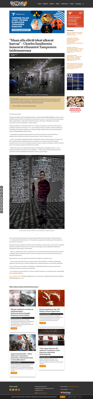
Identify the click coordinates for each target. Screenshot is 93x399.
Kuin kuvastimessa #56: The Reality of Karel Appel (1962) (49, 310)
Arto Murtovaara (14, 54)
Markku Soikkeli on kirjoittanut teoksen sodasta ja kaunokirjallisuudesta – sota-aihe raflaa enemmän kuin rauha (75, 50)
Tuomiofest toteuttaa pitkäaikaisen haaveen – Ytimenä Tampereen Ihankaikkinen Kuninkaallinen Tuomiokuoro (75, 40)
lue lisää (13, 328)
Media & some (64, 4)
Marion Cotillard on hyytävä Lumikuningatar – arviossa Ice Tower (74, 34)
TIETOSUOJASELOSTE (42, 393)
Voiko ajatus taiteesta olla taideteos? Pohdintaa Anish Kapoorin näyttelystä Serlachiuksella (49, 351)
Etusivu (39, 4)
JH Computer (70, 389)
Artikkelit (45, 4)
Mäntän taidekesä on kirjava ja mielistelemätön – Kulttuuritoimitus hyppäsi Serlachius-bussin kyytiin (22, 312)
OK (62, 396)
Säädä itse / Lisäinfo (72, 396)
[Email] (1, 208)
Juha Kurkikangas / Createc (73, 386)
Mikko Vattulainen (14, 317)
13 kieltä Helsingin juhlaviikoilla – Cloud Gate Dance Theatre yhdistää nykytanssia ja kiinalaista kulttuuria (74, 58)
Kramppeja (78, 4)
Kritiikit (52, 4)
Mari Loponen (13, 362)
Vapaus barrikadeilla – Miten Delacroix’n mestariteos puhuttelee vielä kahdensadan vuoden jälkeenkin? (22, 357)
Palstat (57, 4)
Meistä (71, 4)
